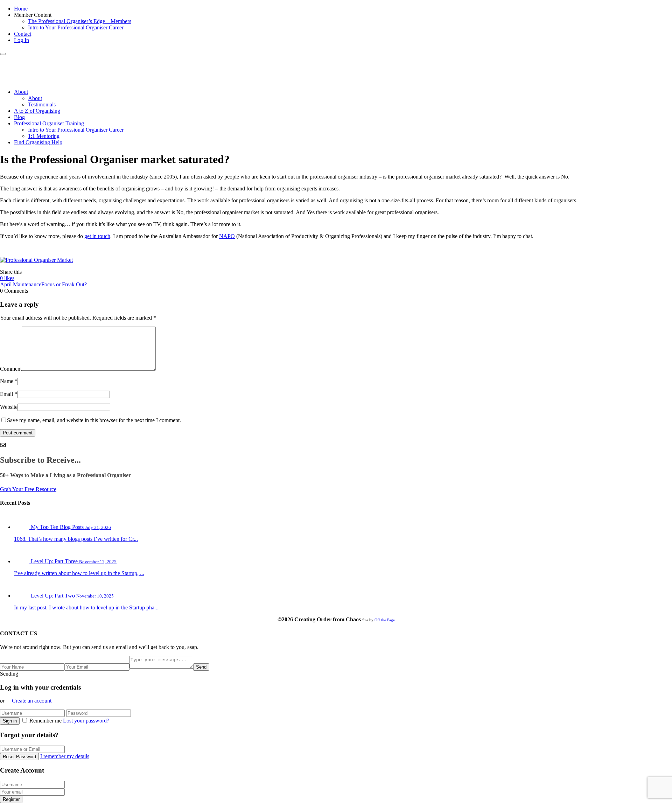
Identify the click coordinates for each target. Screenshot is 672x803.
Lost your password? (86, 721)
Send (201, 667)
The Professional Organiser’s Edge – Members (79, 21)
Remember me (45, 721)
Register (11, 799)
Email (6, 394)
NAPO (227, 236)
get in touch (97, 236)
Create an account (31, 701)
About (21, 92)
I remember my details (64, 756)
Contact (22, 34)
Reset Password (19, 756)
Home (21, 9)
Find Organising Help (38, 142)
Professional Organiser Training (49, 123)
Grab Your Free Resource (28, 489)
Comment (11, 369)
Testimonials (42, 104)
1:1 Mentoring (43, 136)
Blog (19, 117)
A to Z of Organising (37, 111)
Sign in (10, 721)
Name (6, 381)
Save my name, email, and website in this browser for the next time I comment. (94, 420)
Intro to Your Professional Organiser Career (76, 27)
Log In (21, 40)
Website (9, 407)
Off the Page (384, 620)
